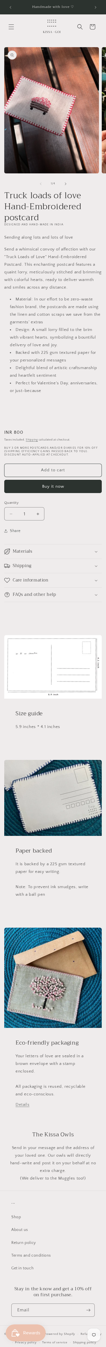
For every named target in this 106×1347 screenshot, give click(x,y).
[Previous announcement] (10, 7)
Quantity (11, 503)
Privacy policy (26, 1342)
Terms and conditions (31, 1255)
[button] (11, 27)
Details (22, 1104)
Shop (16, 1217)
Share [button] (15, 531)
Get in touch (22, 1268)
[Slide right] (65, 184)
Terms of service (55, 1342)
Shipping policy (84, 1342)
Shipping (32, 439)
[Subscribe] (88, 1310)
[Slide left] (40, 184)
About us (19, 1230)
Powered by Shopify (59, 1334)
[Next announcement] (95, 7)
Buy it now (53, 486)
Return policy (23, 1243)
